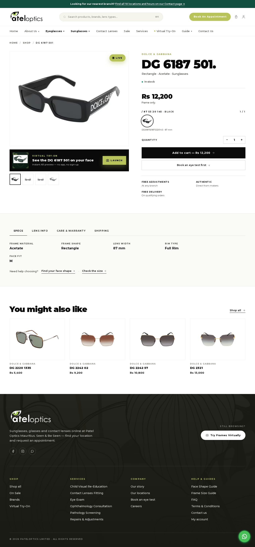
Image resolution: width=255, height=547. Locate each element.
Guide (187, 31)
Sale (127, 31)
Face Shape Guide (204, 486)
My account (199, 519)
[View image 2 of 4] (27, 179)
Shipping (101, 230)
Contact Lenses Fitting (86, 493)
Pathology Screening (85, 513)
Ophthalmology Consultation (91, 506)
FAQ (194, 499)
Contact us (199, 513)
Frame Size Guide (203, 493)
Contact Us (205, 31)
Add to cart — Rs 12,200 (191, 152)
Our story (137, 486)
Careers (136, 506)
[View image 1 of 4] (15, 179)
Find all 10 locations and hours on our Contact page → (150, 3)
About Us (31, 31)
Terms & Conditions (205, 506)
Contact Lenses (107, 31)
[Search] (64, 17)
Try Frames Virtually (225, 435)
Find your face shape (56, 270)
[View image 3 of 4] (40, 179)
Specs (18, 230)
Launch (117, 160)
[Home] (26, 17)
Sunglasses (80, 31)
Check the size (92, 270)
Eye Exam (77, 499)
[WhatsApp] (32, 451)
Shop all (235, 310)
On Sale (15, 493)
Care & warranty (71, 230)
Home (14, 31)
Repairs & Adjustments (86, 519)
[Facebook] (13, 451)
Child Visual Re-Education (88, 486)
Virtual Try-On (166, 31)
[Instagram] (22, 451)
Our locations (140, 493)
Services (142, 31)
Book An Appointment (210, 16)
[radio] (147, 121)
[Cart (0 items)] (236, 17)
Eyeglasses (55, 31)
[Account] (243, 17)
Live (119, 58)
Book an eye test (143, 499)
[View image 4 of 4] (53, 179)
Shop (27, 42)
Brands (15, 499)
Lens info (40, 230)
